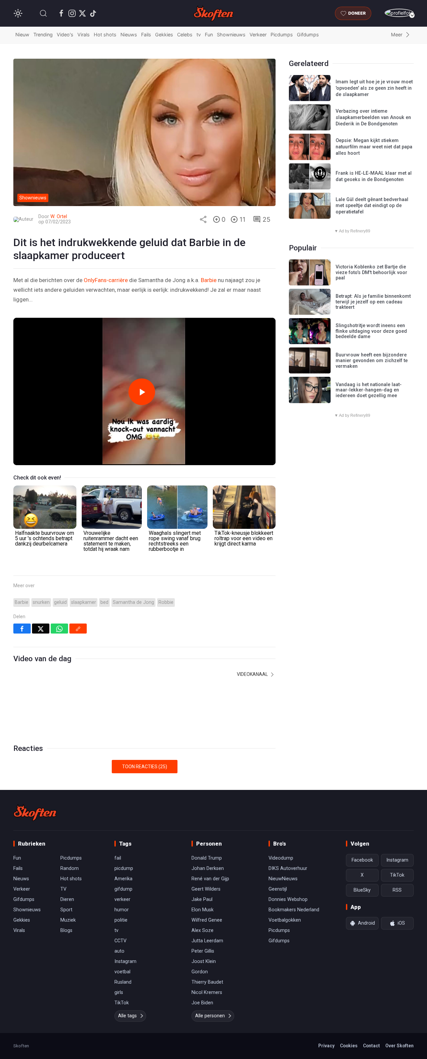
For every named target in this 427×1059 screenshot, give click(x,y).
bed (104, 602)
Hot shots (105, 34)
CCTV (120, 941)
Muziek (68, 920)
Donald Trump (206, 858)
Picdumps (282, 34)
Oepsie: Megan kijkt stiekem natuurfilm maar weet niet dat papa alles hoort (374, 147)
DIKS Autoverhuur (288, 868)
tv (198, 34)
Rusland (122, 982)
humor (121, 910)
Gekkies (164, 34)
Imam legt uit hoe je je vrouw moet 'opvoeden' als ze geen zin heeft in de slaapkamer (374, 88)
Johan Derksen (207, 868)
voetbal (122, 972)
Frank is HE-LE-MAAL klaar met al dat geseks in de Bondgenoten (374, 176)
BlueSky (362, 890)
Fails (146, 34)
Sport (66, 910)
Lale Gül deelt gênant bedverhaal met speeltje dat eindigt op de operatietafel (372, 206)
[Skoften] (35, 812)
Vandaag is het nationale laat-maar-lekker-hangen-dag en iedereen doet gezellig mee (369, 390)
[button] (43, 13)
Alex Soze (202, 930)
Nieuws (128, 34)
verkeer (122, 899)
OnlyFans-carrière (106, 280)
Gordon (199, 972)
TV (63, 889)
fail (117, 858)
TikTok (121, 1003)
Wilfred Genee (206, 920)
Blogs (66, 930)
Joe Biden (202, 1003)
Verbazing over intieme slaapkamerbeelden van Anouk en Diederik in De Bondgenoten (373, 117)
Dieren (67, 899)
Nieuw (22, 34)
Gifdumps (308, 34)
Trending (43, 34)
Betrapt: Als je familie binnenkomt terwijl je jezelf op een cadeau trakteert (373, 301)
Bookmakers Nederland (294, 910)
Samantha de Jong (133, 602)
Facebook (362, 860)
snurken (41, 602)
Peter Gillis (202, 951)
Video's (65, 34)
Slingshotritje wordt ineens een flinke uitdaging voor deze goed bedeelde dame (371, 331)
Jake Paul (201, 899)
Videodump (281, 858)
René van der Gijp (210, 879)
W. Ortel (58, 216)
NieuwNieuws (283, 879)
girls (118, 992)
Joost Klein (203, 961)
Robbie (165, 602)
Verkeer (258, 34)
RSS (397, 890)
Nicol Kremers (206, 992)
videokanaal (253, 674)
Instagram (125, 961)
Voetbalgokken (285, 920)
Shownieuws (231, 34)
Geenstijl (278, 889)
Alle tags (127, 1016)
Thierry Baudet (207, 982)
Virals (83, 34)
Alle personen (210, 1016)
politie (120, 920)
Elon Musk (202, 910)
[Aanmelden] (399, 12)
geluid (60, 602)
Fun (209, 34)
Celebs (184, 34)
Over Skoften (399, 1045)
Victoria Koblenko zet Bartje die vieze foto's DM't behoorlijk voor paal (371, 272)
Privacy (326, 1045)
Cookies (349, 1045)
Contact (371, 1045)
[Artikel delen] (203, 219)
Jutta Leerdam (207, 941)
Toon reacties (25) (144, 766)
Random (69, 868)
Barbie (209, 280)
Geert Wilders (206, 889)
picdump (123, 868)
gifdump (123, 889)
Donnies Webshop (288, 899)
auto (119, 951)
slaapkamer (83, 602)
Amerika (123, 879)
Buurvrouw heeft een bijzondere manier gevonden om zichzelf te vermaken (372, 360)
